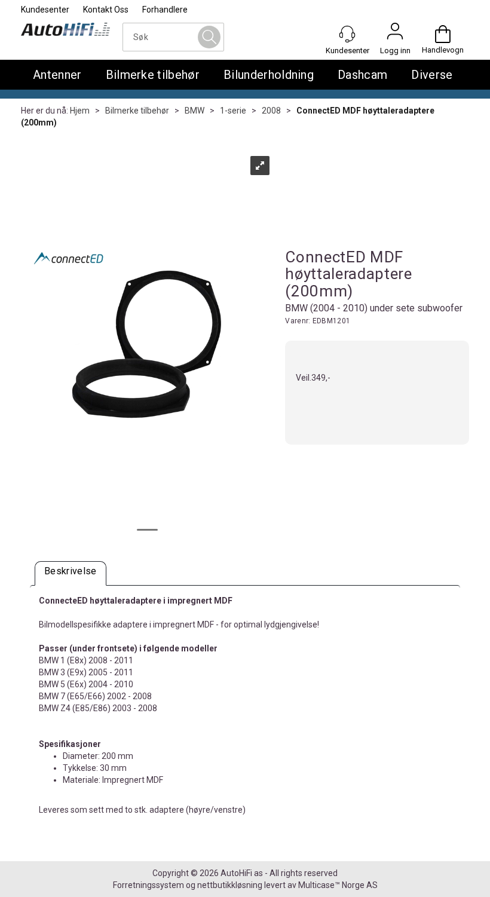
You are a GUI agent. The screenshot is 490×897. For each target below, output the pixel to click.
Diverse (431, 75)
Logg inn (395, 34)
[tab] (70, 573)
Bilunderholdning (268, 75)
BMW (194, 110)
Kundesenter (45, 9)
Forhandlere (165, 9)
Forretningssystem (148, 885)
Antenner (57, 75)
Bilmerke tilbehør (153, 75)
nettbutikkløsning (229, 885)
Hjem (80, 110)
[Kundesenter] (347, 34)
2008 (271, 110)
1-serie (233, 110)
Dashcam (362, 75)
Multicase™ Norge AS (338, 885)
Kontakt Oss (105, 9)
